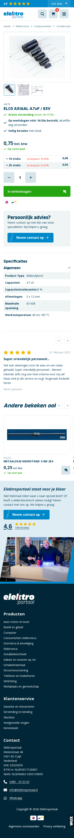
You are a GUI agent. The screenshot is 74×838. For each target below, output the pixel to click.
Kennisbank (11, 728)
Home (7, 26)
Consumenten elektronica (20, 638)
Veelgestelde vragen (16, 723)
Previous (10, 57)
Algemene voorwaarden (24, 826)
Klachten (9, 717)
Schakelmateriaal (14, 665)
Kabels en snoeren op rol (20, 659)
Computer (10, 633)
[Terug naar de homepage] (13, 14)
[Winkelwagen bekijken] (53, 13)
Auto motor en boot (16, 622)
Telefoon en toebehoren (19, 676)
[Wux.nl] (71, 821)
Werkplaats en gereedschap (21, 686)
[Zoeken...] (42, 13)
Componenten (42, 26)
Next (63, 57)
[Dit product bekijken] (37, 434)
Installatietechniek (15, 654)
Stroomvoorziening (16, 670)
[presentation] (59, 341)
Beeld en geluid (13, 627)
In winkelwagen (19, 191)
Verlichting (10, 681)
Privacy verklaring (54, 826)
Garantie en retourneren (19, 706)
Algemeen (12, 268)
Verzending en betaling (18, 712)
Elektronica (22, 26)
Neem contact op (26, 514)
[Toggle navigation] (64, 13)
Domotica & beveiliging (18, 643)
